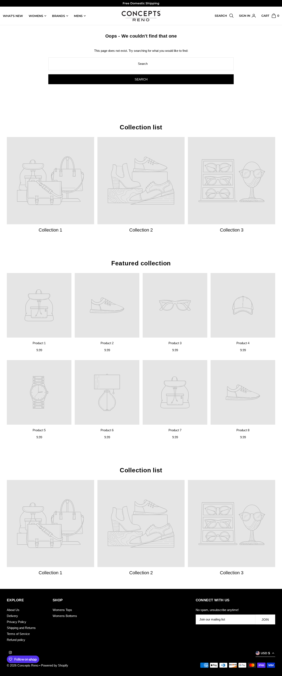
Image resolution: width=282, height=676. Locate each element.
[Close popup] (219, 291)
